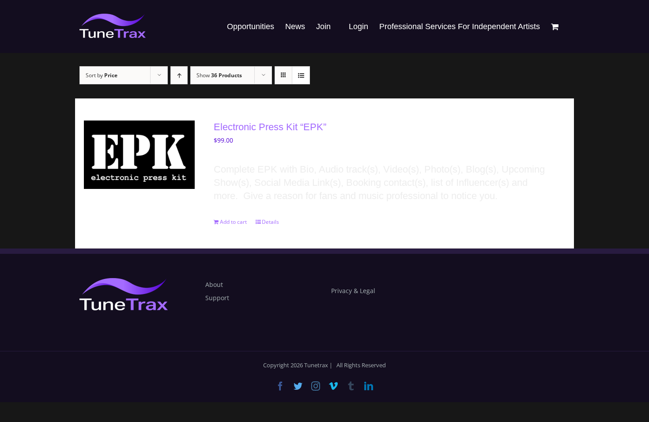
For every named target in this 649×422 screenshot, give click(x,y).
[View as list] (300, 75)
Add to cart (233, 222)
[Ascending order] (179, 75)
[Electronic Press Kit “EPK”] (139, 155)
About (214, 284)
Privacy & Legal (353, 290)
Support (217, 298)
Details (270, 222)
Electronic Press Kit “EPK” (270, 126)
